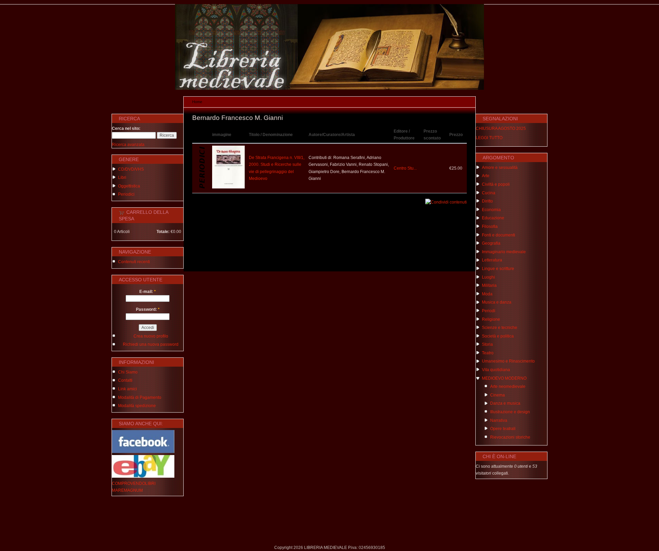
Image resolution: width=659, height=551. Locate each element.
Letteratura (492, 260)
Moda (487, 294)
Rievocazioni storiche (510, 437)
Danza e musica (505, 403)
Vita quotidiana (496, 369)
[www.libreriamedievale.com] (329, 88)
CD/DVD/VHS (131, 169)
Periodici (126, 194)
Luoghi (488, 277)
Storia (487, 344)
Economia (491, 209)
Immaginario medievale (504, 251)
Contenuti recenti (134, 261)
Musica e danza (496, 302)
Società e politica (498, 336)
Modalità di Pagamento (139, 397)
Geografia (491, 243)
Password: (148, 309)
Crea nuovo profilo (151, 336)
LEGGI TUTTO (489, 137)
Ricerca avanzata (128, 144)
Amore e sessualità (500, 167)
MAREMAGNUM (127, 490)
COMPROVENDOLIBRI (133, 483)
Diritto (487, 201)
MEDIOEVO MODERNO (504, 378)
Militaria (489, 285)
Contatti (125, 380)
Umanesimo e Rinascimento (508, 361)
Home (197, 102)
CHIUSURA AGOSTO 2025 (501, 128)
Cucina (488, 193)
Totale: (163, 231)
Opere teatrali (503, 428)
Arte (485, 175)
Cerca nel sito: (126, 128)
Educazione (493, 218)
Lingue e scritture (498, 268)
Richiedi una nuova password (150, 344)
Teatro (488, 353)
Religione (491, 319)
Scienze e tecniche (499, 327)
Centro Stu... (405, 168)
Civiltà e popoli (496, 184)
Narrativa (498, 420)
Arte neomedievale (507, 386)
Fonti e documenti (498, 235)
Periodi (488, 310)
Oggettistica (129, 186)
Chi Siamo (128, 372)
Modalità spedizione (137, 405)
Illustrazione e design (510, 411)
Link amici (127, 389)
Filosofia (490, 226)
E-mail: (147, 291)
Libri (122, 177)
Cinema (497, 395)
